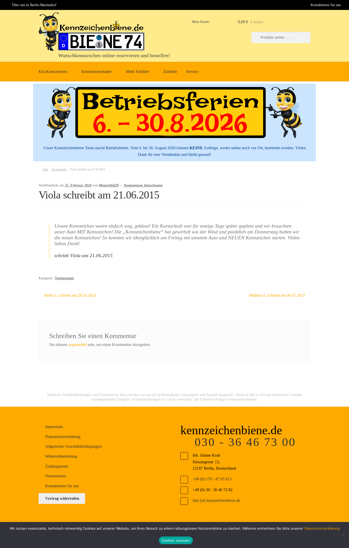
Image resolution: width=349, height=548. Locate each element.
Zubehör (170, 71)
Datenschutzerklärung (62, 436)
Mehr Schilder (137, 71)
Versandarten (55, 476)
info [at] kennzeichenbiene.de (216, 500)
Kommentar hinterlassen (143, 185)
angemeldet (77, 344)
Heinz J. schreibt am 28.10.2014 (70, 296)
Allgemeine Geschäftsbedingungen (73, 446)
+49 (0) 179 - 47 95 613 (212, 479)
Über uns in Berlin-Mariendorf (34, 5)
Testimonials (58, 169)
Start (45, 169)
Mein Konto (200, 22)
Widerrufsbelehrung (61, 456)
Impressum (54, 427)
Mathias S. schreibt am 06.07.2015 (277, 296)
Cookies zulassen (175, 540)
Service (192, 71)
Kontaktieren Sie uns (326, 5)
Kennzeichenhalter (97, 71)
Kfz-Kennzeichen (53, 71)
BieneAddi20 (109, 185)
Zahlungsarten (56, 466)
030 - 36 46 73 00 (245, 442)
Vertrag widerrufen (62, 498)
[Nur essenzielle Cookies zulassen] (342, 535)
